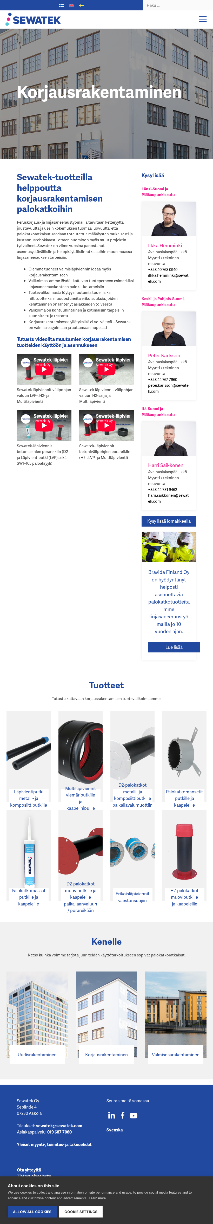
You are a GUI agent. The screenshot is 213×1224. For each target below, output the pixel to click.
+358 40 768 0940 (162, 269)
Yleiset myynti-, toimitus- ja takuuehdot (54, 1144)
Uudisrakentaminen (37, 1054)
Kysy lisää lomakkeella (169, 521)
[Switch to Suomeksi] (61, 5)
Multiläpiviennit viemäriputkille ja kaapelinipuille (80, 798)
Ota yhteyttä (29, 1170)
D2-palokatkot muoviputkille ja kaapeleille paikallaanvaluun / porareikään (80, 897)
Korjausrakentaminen (106, 1054)
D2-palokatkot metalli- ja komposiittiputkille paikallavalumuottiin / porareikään (132, 798)
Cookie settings (80, 1212)
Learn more (97, 1198)
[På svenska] (81, 5)
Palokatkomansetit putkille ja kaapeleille (184, 798)
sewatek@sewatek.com (59, 1126)
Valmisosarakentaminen (175, 1054)
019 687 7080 (59, 1132)
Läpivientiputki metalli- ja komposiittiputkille (28, 798)
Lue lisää (174, 647)
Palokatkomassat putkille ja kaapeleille (28, 897)
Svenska (114, 1130)
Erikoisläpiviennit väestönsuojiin (132, 896)
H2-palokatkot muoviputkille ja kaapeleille (184, 897)
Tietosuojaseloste (34, 1176)
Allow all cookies (32, 1212)
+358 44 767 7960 (162, 379)
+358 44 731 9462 (162, 489)
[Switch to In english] (71, 5)
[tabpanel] (106, 94)
